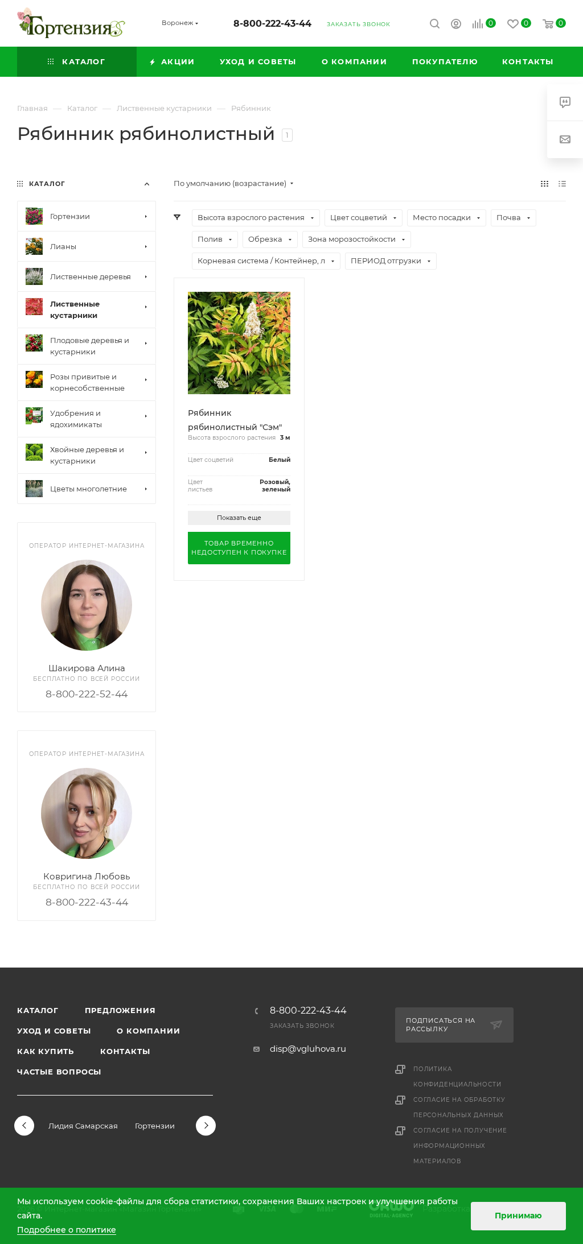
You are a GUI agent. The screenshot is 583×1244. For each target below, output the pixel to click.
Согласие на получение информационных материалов (460, 1146)
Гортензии (155, 1125)
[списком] (562, 183)
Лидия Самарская (83, 1125)
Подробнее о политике (66, 1230)
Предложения (120, 1010)
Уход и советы (54, 1030)
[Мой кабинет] (456, 25)
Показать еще (239, 518)
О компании (148, 1030)
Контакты (125, 1051)
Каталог (38, 1010)
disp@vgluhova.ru (308, 1048)
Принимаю (518, 1215)
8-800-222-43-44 (272, 23)
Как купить (45, 1051)
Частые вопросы (59, 1071)
